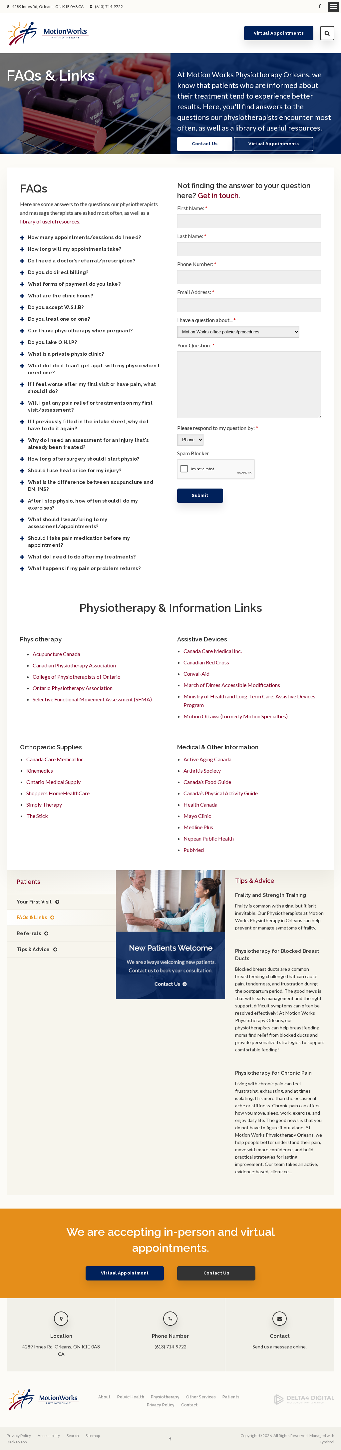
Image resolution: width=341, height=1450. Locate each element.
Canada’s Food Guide (207, 782)
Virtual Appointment (125, 1272)
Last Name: (191, 236)
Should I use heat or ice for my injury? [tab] (75, 470)
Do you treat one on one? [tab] (59, 319)
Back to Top (17, 1441)
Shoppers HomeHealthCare (58, 793)
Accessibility (49, 1435)
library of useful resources (49, 221)
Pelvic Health (130, 1397)
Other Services (201, 1397)
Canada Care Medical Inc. (212, 651)
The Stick (37, 816)
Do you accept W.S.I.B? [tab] (56, 307)
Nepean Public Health (208, 838)
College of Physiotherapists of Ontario (77, 676)
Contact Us (204, 143)
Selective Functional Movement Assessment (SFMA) (92, 699)
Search (327, 33)
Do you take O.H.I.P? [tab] (52, 342)
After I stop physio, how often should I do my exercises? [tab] (83, 504)
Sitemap (93, 1435)
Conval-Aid (196, 673)
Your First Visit (34, 902)
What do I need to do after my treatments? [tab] (82, 556)
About (104, 1397)
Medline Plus (198, 827)
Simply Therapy (44, 804)
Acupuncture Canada (56, 654)
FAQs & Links (32, 917)
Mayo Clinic (197, 816)
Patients (230, 1397)
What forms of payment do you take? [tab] (74, 284)
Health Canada (200, 804)
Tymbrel (327, 1441)
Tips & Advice (33, 949)
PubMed (193, 850)
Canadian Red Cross (206, 662)
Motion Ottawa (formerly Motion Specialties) (235, 716)
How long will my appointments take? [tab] (74, 249)
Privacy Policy (160, 1405)
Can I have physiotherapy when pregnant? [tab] (80, 330)
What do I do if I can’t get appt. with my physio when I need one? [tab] (93, 369)
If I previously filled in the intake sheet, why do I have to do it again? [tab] (88, 425)
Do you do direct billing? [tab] (58, 272)
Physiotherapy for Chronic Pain (273, 1073)
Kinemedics (39, 770)
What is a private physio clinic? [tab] (66, 354)
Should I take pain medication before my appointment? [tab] (79, 542)
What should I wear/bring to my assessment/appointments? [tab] (68, 523)
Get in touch (218, 195)
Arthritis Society (202, 770)
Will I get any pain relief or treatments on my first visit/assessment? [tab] (90, 406)
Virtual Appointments (279, 33)
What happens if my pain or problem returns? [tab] (84, 568)
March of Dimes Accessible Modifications (231, 685)
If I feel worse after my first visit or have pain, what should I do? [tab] (92, 388)
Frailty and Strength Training (270, 895)
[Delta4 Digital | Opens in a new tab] (304, 1403)
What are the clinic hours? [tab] (60, 295)
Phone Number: (196, 264)
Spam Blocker (193, 453)
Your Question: (195, 345)
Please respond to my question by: (217, 428)
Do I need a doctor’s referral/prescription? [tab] (81, 260)
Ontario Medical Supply (53, 782)
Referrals (29, 933)
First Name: (192, 208)
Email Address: (195, 292)
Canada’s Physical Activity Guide (220, 793)
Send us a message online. (279, 1346)
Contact (189, 1405)
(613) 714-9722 (109, 6)
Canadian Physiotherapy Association (74, 665)
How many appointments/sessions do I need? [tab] (84, 237)
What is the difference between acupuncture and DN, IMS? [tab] (90, 486)
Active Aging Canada (207, 759)
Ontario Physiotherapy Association (73, 688)
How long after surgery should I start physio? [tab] (84, 459)
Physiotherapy (165, 1397)
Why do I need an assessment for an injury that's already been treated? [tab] (88, 444)
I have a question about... (206, 320)
